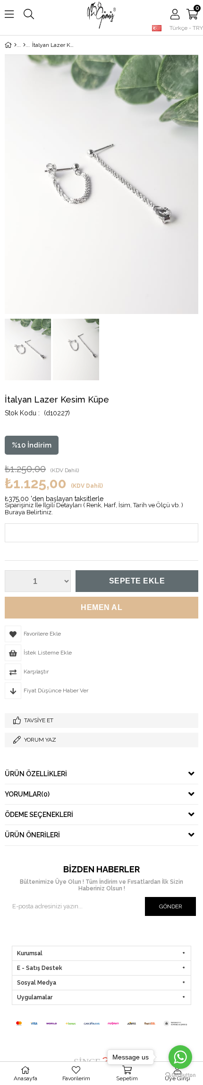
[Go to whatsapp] (180, 1057)
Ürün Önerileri (32, 835)
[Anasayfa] (15, 45)
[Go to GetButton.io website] (180, 1075)
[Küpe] (24, 45)
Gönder (170, 906)
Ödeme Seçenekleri (39, 814)
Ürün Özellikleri (36, 774)
